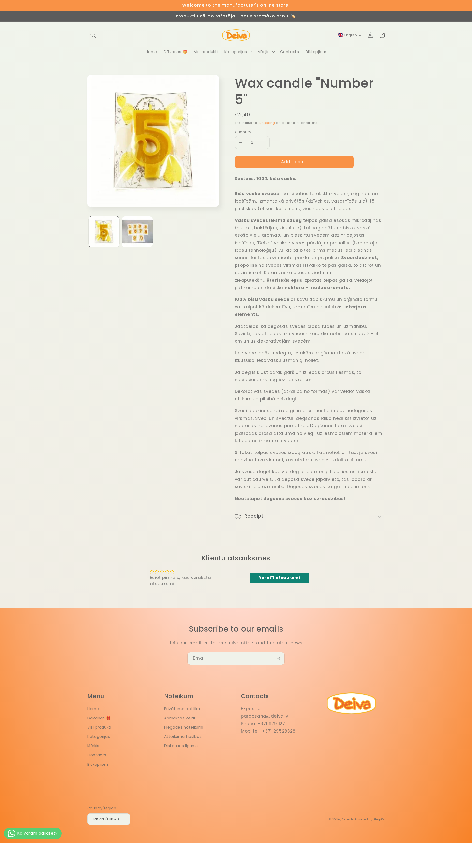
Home (93, 708)
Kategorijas (98, 736)
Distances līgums (181, 745)
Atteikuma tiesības (183, 736)
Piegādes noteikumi (183, 727)
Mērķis (93, 745)
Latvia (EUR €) (106, 819)
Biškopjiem (97, 764)
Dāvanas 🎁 (99, 718)
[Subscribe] (278, 658)
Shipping (267, 122)
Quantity (243, 131)
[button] (93, 35)
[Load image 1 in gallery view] (104, 231)
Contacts (96, 755)
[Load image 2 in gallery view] (137, 231)
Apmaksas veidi (179, 718)
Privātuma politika (182, 708)
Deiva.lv (348, 819)
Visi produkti (99, 727)
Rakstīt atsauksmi (279, 577)
